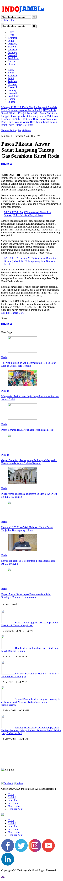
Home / (5, 130)
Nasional (12, 49)
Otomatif (12, 55)
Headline (5, 312)
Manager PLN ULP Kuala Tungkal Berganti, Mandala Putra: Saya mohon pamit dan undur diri (29, 109)
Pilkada (11, 64)
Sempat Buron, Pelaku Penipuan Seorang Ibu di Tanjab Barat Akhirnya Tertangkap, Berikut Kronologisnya (31, 702)
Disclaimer (13, 800)
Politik (11, 40)
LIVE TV (7, 20)
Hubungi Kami (15, 809)
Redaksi (12, 797)
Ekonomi (12, 46)
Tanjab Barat (24, 130)
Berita (11, 34)
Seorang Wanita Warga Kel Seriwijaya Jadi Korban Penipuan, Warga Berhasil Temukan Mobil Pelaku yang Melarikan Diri (31, 730)
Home (11, 32)
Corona (11, 61)
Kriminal (12, 37)
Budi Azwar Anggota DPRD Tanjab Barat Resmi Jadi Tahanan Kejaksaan (29, 624)
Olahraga (12, 52)
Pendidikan (13, 58)
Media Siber (14, 806)
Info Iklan (13, 803)
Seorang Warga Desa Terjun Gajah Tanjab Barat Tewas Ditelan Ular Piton (29, 123)
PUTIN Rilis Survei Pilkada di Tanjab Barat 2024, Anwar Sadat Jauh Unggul (29, 113)
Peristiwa (12, 43)
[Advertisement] (31, 755)
